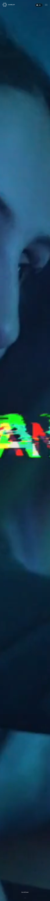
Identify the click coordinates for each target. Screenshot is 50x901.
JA (40, 5)
